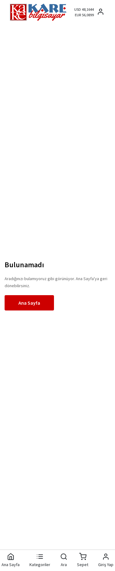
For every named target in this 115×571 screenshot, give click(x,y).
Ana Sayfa (29, 303)
